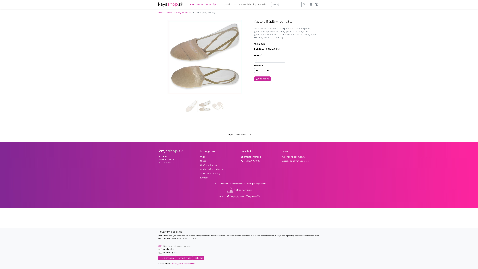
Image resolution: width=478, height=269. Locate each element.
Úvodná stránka (165, 12)
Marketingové (170, 252)
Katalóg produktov (182, 12)
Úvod (227, 4)
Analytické (168, 249)
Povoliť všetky (167, 258)
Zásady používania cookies (183, 264)
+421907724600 (252, 161)
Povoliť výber (184, 258)
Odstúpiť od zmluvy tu (211, 173)
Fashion (200, 4)
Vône (208, 4)
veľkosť (258, 55)
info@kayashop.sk (253, 157)
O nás (234, 4)
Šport (216, 4)
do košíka (264, 79)
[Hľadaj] (304, 4)
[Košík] (311, 4)
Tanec (191, 4)
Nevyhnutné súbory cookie (177, 246)
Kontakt (262, 4)
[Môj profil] (317, 4)
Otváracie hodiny (247, 4)
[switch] (160, 249)
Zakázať (199, 258)
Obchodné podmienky (211, 169)
